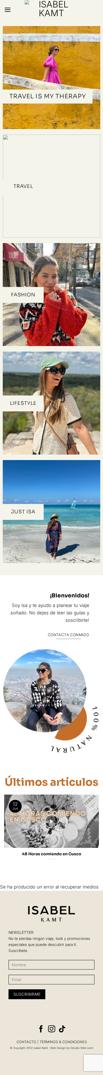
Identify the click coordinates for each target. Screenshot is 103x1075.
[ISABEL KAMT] (51, 9)
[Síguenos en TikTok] (62, 1029)
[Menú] (7, 10)
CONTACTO (26, 1042)
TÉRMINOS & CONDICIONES (63, 1042)
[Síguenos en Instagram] (51, 1029)
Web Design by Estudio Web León (71, 1047)
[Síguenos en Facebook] (40, 1029)
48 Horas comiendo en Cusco (51, 853)
